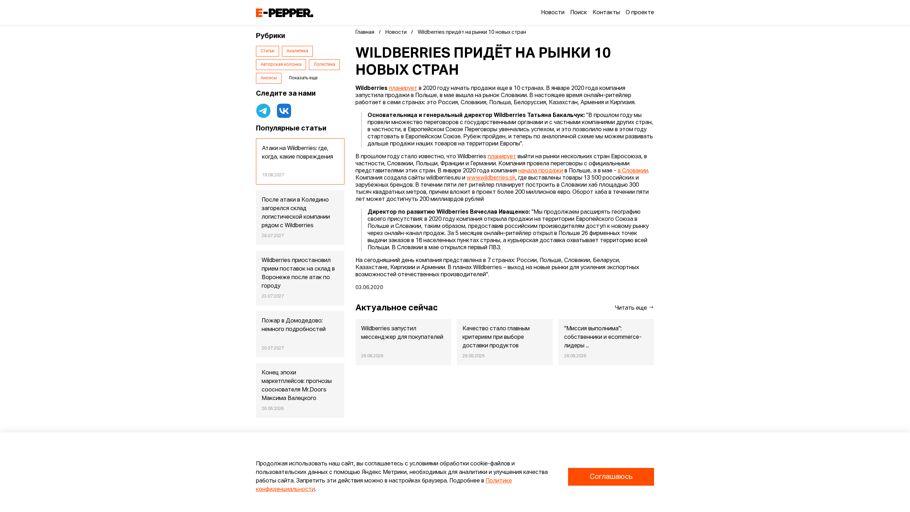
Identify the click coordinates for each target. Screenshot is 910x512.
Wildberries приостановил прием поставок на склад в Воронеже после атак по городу (298, 273)
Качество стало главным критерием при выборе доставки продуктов (496, 337)
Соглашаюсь (611, 476)
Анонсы (269, 78)
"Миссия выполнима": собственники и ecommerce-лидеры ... (603, 337)
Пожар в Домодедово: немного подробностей (294, 325)
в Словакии (633, 171)
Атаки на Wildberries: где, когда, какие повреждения (297, 153)
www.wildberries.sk (491, 178)
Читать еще (631, 308)
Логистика (324, 65)
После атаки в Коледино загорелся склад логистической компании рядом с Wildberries (296, 213)
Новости (552, 13)
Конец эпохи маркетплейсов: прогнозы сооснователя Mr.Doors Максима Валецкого (297, 385)
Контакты (606, 13)
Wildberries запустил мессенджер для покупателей (402, 333)
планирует (403, 88)
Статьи (267, 51)
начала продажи (540, 171)
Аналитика (297, 51)
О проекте (640, 13)
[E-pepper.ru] (284, 13)
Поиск (578, 13)
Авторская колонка (281, 65)
